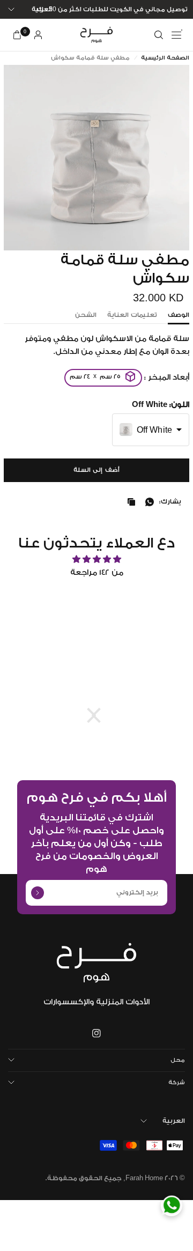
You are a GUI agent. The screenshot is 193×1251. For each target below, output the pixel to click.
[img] (96, 559)
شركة (176, 1082)
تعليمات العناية (132, 315)
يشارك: (170, 501)
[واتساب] (147, 501)
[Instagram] (96, 1033)
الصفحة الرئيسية (165, 58)
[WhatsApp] (171, 1205)
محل (177, 1060)
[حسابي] (38, 34)
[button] (150, 429)
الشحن (85, 315)
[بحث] (158, 34)
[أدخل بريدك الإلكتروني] (37, 892)
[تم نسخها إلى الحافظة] (129, 501)
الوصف (178, 315)
